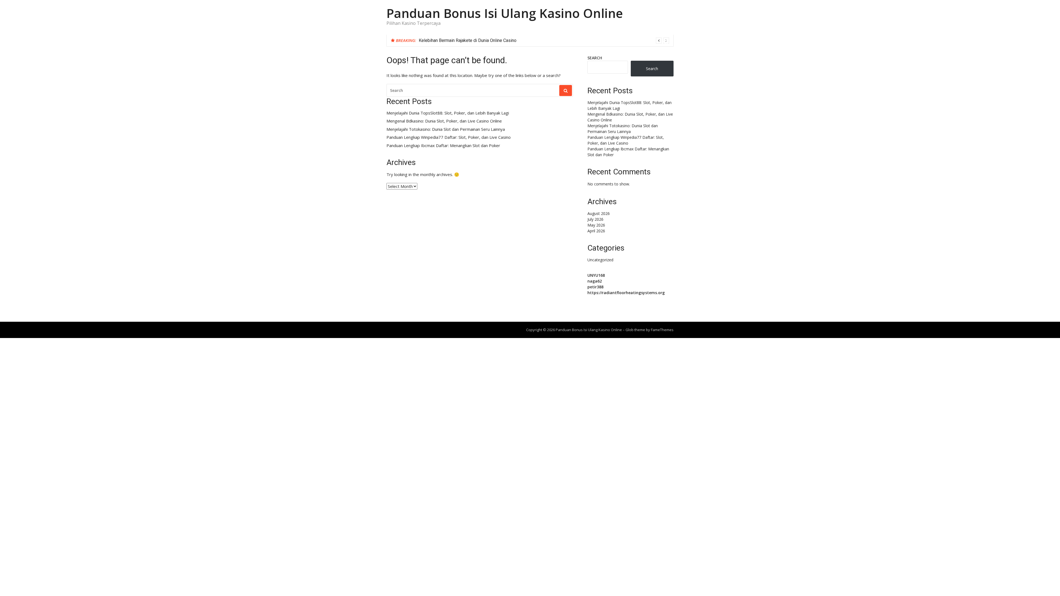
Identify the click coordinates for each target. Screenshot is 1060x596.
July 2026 (595, 219)
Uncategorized (600, 259)
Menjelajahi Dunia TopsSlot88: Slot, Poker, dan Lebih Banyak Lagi (447, 113)
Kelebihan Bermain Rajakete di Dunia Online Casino (467, 40)
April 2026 (596, 230)
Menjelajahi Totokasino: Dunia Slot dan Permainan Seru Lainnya (445, 129)
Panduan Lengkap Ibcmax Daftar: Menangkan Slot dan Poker (443, 145)
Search (594, 57)
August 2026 (598, 213)
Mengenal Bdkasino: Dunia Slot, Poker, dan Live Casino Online (444, 121)
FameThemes (662, 329)
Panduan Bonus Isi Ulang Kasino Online (504, 13)
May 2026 (596, 225)
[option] (544, 41)
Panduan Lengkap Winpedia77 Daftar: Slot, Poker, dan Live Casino (448, 137)
